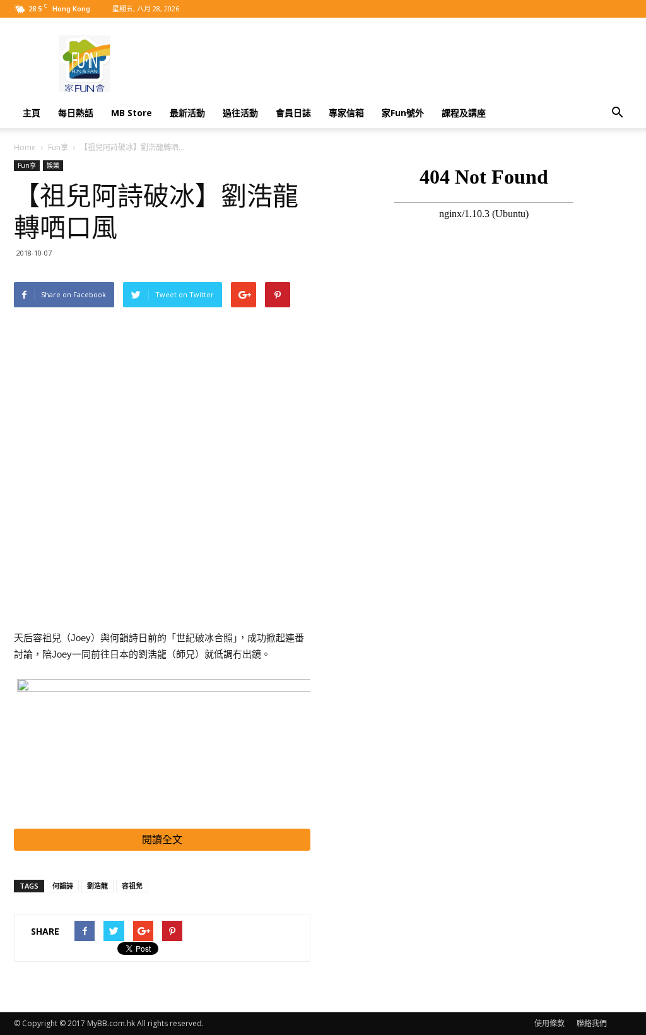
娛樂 (53, 165)
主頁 (31, 113)
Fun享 (58, 147)
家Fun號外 (403, 113)
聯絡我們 (592, 1023)
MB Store (131, 113)
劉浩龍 (97, 885)
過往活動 (240, 113)
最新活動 (187, 113)
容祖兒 (132, 885)
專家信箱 (346, 113)
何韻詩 (62, 885)
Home (25, 147)
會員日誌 (293, 113)
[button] (617, 113)
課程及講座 (464, 113)
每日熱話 (75, 113)
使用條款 (549, 1023)
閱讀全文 (162, 839)
